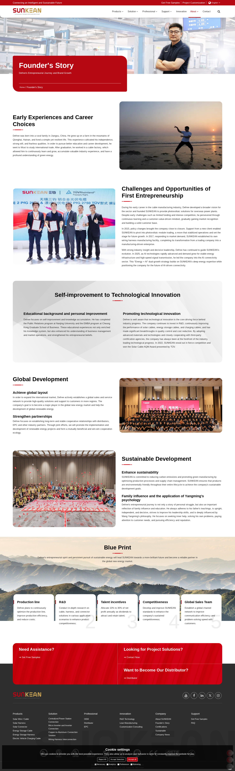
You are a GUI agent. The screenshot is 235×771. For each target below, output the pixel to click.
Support (165, 11)
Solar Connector (20, 727)
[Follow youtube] (186, 695)
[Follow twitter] (210, 695)
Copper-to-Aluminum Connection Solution (63, 734)
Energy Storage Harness (24, 735)
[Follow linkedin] (202, 695)
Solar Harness (19, 723)
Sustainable (160, 731)
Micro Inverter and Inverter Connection (60, 727)
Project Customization (194, 2)
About (193, 11)
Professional (148, 11)
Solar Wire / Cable (21, 719)
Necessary (101, 764)
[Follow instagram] (218, 695)
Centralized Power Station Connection (59, 720)
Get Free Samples (170, 2)
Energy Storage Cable (22, 731)
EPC (86, 727)
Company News (162, 735)
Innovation (181, 11)
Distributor (132, 678)
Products (116, 11)
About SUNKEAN (163, 719)
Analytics (112, 764)
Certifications (161, 727)
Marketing (136, 764)
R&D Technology (127, 719)
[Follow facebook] (194, 695)
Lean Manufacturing (128, 723)
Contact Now (133, 657)
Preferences (124, 764)
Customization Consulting (131, 727)
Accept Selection (117, 759)
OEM (86, 719)
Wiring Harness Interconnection (62, 739)
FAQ (193, 723)
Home (22, 87)
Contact (207, 11)
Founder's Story (162, 723)
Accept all (132, 759)
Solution (132, 11)
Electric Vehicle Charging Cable (27, 738)
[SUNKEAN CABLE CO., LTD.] (27, 11)
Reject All (102, 759)
